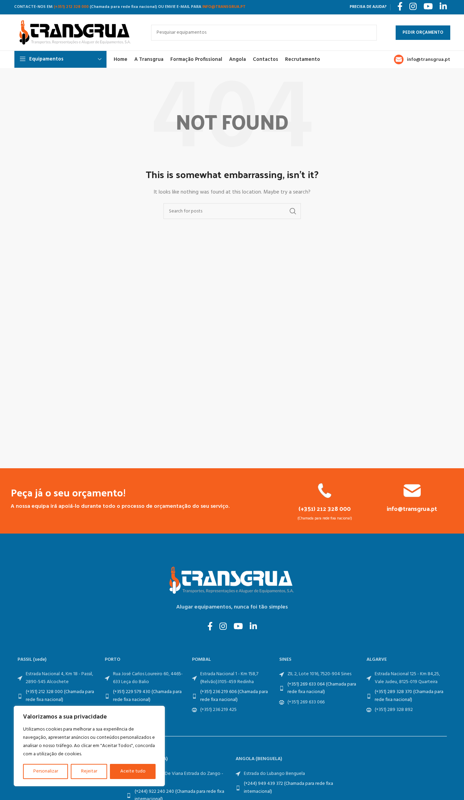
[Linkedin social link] (253, 627)
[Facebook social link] (210, 627)
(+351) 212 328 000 (71, 6)
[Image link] (232, 580)
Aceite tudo (133, 771)
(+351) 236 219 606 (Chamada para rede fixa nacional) (234, 695)
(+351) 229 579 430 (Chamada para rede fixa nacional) (147, 695)
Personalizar (45, 771)
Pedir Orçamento (423, 32)
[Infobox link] (325, 502)
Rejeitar (89, 771)
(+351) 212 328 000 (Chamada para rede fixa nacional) (60, 695)
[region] (89, 746)
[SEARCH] (369, 33)
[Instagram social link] (223, 627)
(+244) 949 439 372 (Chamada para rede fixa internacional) (288, 787)
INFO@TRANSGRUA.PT (224, 6)
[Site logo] (75, 32)
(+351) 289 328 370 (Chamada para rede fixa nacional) (409, 695)
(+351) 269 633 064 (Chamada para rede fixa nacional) (321, 688)
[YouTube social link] (238, 627)
